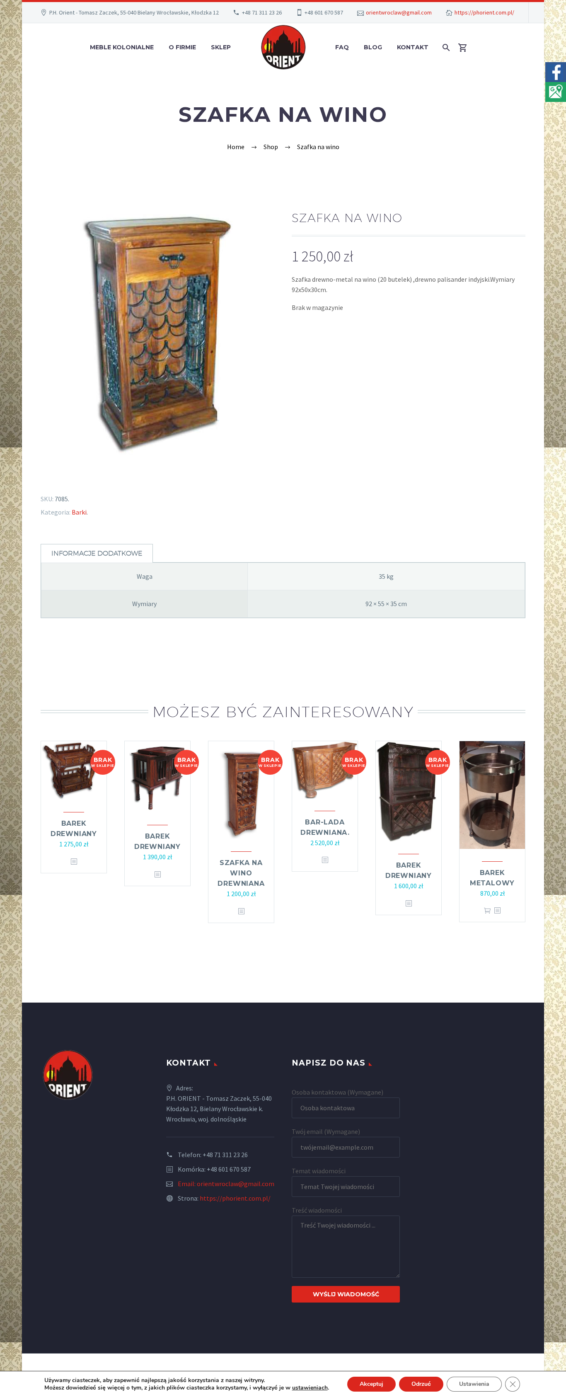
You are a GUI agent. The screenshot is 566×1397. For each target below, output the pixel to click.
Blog (373, 47)
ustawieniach (310, 1388)
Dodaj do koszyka (487, 910)
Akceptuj (371, 1384)
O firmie (182, 47)
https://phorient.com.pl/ (484, 12)
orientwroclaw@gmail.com (399, 12)
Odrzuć (421, 1384)
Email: (187, 1183)
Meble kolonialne (122, 47)
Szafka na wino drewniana (241, 873)
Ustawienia (474, 1384)
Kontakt (412, 47)
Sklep (221, 47)
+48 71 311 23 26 (262, 12)
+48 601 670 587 (324, 12)
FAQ (342, 47)
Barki (79, 512)
